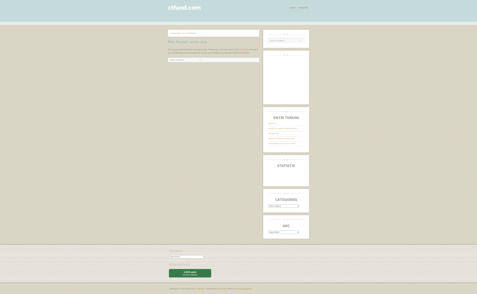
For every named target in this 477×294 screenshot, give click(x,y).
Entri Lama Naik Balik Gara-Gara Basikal (281, 138)
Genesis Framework (243, 288)
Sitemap (201, 288)
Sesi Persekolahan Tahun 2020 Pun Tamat (281, 143)
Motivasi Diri (272, 123)
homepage (244, 49)
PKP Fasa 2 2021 (273, 134)
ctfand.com (184, 7)
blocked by (192, 274)
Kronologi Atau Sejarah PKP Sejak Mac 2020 (282, 128)
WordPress (221, 288)
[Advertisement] (238, 23)
